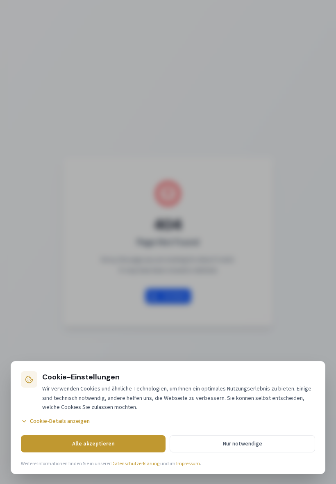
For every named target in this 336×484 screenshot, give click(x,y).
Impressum (188, 463)
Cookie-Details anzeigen (60, 421)
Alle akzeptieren (93, 444)
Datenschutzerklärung (135, 463)
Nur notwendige (242, 444)
